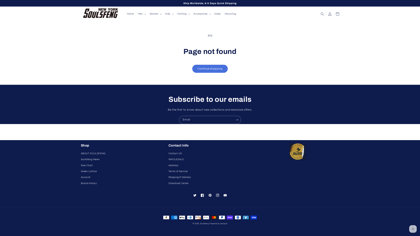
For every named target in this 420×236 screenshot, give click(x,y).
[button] (141, 14)
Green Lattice (89, 171)
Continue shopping (210, 68)
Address (173, 165)
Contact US (175, 153)
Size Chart (87, 165)
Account (86, 177)
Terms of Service (178, 171)
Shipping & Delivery (179, 177)
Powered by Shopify (218, 224)
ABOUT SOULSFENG (93, 153)
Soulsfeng (204, 224)
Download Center (178, 183)
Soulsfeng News (90, 159)
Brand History (89, 183)
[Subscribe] (237, 120)
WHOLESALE (176, 159)
